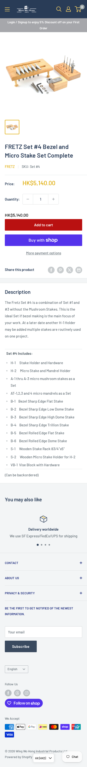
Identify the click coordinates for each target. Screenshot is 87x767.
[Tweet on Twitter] (69, 269)
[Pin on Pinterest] (60, 269)
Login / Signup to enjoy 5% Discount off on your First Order (43, 25)
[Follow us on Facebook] (8, 693)
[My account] (68, 9)
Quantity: (12, 199)
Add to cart (43, 224)
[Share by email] (78, 269)
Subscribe (20, 646)
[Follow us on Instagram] (26, 693)
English (12, 669)
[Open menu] (7, 9)
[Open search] (59, 9)
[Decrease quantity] (28, 199)
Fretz (10, 167)
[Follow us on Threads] (17, 693)
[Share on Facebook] (51, 269)
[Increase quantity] (53, 199)
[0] (78, 9)
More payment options (43, 253)
